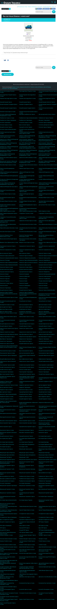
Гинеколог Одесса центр (44, 258)
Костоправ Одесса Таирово (25, 500)
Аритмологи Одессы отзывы (26, 389)
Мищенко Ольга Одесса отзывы (26, 242)
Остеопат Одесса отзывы (6, 124)
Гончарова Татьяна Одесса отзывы (27, 593)
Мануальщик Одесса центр (25, 449)
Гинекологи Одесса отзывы (6, 267)
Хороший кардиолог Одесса (6, 398)
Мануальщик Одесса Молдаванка (27, 455)
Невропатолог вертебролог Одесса (27, 336)
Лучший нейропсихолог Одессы (7, 359)
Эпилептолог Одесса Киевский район (9, 345)
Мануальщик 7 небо (24, 457)
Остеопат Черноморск (5, 122)
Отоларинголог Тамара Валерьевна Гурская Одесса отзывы (8, 510)
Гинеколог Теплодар (5, 260)
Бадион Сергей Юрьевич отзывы (46, 599)
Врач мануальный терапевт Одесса (47, 489)
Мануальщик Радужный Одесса (7, 459)
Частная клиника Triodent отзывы (8, 544)
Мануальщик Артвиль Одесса (46, 457)
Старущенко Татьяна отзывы (26, 213)
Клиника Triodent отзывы (6, 541)
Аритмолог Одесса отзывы (45, 389)
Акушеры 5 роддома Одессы (26, 104)
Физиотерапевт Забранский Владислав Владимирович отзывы (47, 143)
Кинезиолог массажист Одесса (26, 430)
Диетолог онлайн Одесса (44, 309)
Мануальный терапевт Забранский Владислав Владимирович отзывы (8, 161)
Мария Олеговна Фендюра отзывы (8, 347)
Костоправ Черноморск (25, 483)
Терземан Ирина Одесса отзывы (8, 194)
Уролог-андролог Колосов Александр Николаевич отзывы (8, 554)
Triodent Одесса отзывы (44, 541)
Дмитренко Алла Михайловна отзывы (48, 576)
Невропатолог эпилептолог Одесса (27, 332)
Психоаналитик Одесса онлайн (46, 367)
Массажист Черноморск (44, 120)
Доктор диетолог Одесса (6, 307)
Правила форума (47, 6)
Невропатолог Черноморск (25, 339)
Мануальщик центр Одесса (6, 449)
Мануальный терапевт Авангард (27, 469)
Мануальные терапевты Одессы (8, 492)
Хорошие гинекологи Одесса (45, 264)
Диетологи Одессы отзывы (45, 304)
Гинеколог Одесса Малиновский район (28, 260)
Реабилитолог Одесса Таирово (46, 118)
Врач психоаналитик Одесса (26, 350)
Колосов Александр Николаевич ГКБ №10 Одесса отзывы (8, 561)
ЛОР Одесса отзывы (43, 525)
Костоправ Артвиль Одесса (45, 446)
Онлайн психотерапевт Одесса (26, 365)
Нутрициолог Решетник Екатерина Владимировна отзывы (47, 294)
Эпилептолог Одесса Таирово (7, 343)
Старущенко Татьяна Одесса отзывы (47, 213)
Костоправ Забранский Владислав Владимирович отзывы (47, 147)
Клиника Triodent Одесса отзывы (27, 544)
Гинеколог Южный (43, 285)
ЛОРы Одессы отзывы (24, 525)
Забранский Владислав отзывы (46, 172)
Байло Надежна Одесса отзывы (7, 211)
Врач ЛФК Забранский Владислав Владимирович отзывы (27, 143)
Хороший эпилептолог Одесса (46, 341)
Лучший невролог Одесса (25, 326)
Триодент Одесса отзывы (45, 535)
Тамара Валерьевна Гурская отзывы (28, 506)
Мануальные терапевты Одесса (27, 496)
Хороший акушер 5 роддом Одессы (8, 108)
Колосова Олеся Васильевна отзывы (28, 231)
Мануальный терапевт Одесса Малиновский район (7, 462)
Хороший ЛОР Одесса (24, 527)
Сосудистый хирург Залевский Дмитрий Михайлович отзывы (26, 567)
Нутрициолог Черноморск (25, 311)
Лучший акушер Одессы (25, 102)
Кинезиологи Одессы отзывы (7, 430)
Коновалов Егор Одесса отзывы (26, 583)
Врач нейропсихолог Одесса (26, 359)
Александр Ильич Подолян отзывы (27, 91)
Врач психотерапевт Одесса (7, 374)
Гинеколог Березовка (5, 276)
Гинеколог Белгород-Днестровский (47, 274)
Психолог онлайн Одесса (25, 369)
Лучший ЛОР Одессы (5, 530)
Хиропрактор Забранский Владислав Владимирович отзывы (9, 151)
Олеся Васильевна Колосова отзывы (28, 224)
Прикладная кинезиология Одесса (8, 413)
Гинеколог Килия (23, 281)
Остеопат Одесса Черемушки (46, 122)
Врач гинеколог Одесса (24, 253)
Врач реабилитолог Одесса (45, 472)
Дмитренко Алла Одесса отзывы (27, 576)
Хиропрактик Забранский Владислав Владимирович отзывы (28, 151)
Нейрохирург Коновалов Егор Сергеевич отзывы (7, 583)
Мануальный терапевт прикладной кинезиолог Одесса (27, 410)
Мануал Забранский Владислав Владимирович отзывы (7, 154)
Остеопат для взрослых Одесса (46, 124)
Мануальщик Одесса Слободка (26, 452)
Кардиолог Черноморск (24, 387)
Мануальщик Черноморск (45, 483)
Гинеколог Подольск (5, 281)
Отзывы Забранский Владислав (46, 179)
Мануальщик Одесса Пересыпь (7, 452)
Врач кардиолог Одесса (44, 396)
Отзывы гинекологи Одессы (45, 281)
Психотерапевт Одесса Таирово (27, 376)
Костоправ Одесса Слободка (45, 438)
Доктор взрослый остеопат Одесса (47, 114)
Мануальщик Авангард (44, 452)
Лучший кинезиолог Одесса (6, 436)
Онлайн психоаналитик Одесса (7, 367)
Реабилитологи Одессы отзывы (26, 476)
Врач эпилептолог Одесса (25, 341)
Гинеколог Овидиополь (44, 271)
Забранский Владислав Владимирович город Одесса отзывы (48, 183)
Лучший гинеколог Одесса (25, 290)
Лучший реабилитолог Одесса (7, 481)
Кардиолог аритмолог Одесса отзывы (9, 385)
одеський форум (39, 87)
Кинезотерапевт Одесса (6, 426)
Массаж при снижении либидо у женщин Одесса (46, 235)
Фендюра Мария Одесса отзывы (46, 197)
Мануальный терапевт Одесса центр (47, 459)
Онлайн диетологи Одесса (45, 307)
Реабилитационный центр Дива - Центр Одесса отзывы (27, 132)
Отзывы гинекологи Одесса (45, 267)
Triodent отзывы (42, 544)
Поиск (53, 6)
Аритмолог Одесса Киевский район (8, 394)
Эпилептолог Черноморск (6, 341)
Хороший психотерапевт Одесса (27, 374)
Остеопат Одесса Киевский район (8, 129)
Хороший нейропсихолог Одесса (46, 355)
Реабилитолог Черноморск (25, 120)
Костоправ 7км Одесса (5, 446)
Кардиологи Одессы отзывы (6, 396)
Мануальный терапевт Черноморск (8, 485)
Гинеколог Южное (23, 287)
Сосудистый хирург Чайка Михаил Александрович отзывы (8, 567)
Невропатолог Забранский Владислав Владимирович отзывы (9, 140)
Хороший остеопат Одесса (25, 127)
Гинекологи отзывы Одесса (25, 267)
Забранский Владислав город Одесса (9, 186)
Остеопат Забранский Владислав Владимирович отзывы (8, 115)
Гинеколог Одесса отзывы (45, 253)
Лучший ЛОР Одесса (24, 530)
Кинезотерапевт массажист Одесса (27, 423)
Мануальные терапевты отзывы (27, 485)
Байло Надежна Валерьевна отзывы (28, 211)
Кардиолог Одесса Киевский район (8, 401)
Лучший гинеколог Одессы (6, 290)
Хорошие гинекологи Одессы (7, 271)
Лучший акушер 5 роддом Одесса (27, 108)
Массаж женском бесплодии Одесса (8, 238)
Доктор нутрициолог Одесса (26, 304)
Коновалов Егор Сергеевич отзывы (47, 583)
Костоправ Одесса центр (45, 436)
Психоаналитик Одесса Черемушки (8, 355)
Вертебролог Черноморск (6, 339)
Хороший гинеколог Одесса (25, 271)
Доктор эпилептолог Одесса (45, 332)
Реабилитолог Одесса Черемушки (8, 120)
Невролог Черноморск (44, 339)
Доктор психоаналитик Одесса (26, 353)
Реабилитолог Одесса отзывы (7, 118)
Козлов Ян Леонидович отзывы (46, 589)
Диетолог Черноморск (44, 311)
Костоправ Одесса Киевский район (8, 500)
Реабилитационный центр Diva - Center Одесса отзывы (7, 136)
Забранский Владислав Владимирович (9, 175)
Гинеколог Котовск (43, 283)
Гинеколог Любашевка (24, 285)
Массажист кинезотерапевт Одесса (8, 420)
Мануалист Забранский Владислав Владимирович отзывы (47, 151)
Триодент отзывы (43, 538)
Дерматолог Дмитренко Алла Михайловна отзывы (7, 577)
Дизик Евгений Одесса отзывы (26, 547)
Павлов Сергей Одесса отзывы (26, 168)
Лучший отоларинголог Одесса (46, 519)
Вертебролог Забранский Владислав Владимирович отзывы (47, 136)
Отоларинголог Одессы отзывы (46, 517)
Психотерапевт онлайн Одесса (46, 365)
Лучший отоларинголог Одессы (7, 522)
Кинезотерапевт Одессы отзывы (27, 420)
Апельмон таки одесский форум (9, 88)
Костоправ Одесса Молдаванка (26, 444)
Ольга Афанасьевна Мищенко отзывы (48, 224)
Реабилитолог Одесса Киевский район (28, 118)
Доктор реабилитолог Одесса (7, 476)
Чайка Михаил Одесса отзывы (46, 570)
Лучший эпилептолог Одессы (26, 343)
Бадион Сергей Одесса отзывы (26, 599)
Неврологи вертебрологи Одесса (46, 334)
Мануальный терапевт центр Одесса (28, 459)
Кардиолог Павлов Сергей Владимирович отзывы (6, 382)
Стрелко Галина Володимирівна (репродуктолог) (46, 217)
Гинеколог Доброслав (24, 276)
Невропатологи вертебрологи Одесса (9, 334)
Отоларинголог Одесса (24, 517)
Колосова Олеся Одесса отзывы (7, 231)
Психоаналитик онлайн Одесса (26, 367)
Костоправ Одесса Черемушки (46, 496)
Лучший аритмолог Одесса (25, 394)
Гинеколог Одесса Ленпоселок (7, 255)
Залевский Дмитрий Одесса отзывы (47, 566)
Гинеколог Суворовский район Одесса (9, 258)
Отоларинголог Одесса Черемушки (8, 517)
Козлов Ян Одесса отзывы (25, 589)
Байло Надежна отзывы (44, 211)
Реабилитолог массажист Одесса (27, 481)
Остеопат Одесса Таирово (45, 127)
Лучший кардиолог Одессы (25, 398)
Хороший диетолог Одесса (45, 301)
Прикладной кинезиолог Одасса (7, 417)
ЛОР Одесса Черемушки (5, 525)
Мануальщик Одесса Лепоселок (46, 455)
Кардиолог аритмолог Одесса (26, 385)
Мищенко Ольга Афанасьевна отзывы (9, 242)
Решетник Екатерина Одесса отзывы (9, 297)
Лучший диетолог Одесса (25, 301)
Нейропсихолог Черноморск (45, 359)
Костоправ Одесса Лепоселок (7, 444)
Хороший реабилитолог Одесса (46, 478)
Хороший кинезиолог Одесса (26, 436)
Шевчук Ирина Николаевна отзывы (47, 316)
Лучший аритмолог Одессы (45, 392)
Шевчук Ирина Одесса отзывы (26, 316)
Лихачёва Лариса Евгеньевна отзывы (48, 164)
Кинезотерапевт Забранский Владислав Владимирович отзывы (27, 140)
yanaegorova (7, 19)
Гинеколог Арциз (23, 278)
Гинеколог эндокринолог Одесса (46, 249)
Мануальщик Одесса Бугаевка (7, 455)
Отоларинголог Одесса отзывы (26, 513)
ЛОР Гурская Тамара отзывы (26, 532)
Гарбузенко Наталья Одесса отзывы (28, 220)
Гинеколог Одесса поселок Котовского (48, 255)
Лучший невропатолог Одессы (7, 323)
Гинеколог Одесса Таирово (6, 292)
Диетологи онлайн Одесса (25, 307)
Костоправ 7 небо (23, 446)
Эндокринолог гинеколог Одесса (27, 246)
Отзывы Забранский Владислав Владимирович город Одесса (7, 183)
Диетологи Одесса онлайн (6, 309)
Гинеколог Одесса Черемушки (26, 292)
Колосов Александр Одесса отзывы (27, 553)
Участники (39, 6)
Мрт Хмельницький (4, 402)
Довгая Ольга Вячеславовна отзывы (28, 157)
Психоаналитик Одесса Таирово (46, 353)
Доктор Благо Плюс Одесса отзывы (47, 204)
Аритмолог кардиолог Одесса (46, 381)
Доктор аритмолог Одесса (6, 387)
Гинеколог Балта (4, 285)
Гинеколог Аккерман (24, 274)
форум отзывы (15, 87)
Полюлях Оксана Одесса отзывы (7, 111)
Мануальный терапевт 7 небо (7, 469)
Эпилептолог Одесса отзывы (26, 328)
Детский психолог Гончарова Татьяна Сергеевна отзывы (9, 593)
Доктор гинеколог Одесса (6, 253)
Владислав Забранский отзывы (46, 402)
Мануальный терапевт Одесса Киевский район (7, 504)
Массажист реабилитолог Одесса (27, 114)
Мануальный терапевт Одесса (46, 492)
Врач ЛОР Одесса (43, 527)
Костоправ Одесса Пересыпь (26, 442)
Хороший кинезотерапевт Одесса (27, 426)
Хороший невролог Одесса (45, 326)
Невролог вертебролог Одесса (7, 336)
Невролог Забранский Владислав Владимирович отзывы (27, 136)
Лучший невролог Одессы (6, 326)
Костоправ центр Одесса (6, 438)
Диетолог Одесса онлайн (6, 311)
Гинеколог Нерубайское (44, 260)
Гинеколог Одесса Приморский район (9, 262)
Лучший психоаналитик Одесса (46, 350)
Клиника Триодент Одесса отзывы (27, 538)
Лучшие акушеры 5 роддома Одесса (8, 104)
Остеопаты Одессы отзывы (25, 122)
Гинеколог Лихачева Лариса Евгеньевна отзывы (26, 235)
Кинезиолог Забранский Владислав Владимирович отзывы (8, 143)
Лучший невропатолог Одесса (46, 323)
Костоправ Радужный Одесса (46, 444)
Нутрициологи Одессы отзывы (7, 304)
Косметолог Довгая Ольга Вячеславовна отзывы (45, 154)
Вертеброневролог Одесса (45, 336)
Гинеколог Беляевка (43, 287)
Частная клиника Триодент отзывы (8, 538)
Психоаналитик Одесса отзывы (7, 353)
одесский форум (47, 87)
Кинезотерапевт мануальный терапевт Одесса (46, 417)
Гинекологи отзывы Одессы (6, 283)
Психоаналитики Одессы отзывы (8, 350)
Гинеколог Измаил (4, 274)
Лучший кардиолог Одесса (45, 398)
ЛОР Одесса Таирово (44, 522)
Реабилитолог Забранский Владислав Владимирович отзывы (9, 147)
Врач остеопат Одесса (24, 124)
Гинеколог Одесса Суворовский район (48, 262)
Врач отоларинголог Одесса (6, 519)
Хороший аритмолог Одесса (26, 392)
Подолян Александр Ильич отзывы (27, 98)
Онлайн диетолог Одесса (25, 309)
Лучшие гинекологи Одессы (25, 269)
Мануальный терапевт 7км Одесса (27, 472)
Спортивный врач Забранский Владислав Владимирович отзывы (27, 147)
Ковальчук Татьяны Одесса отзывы (8, 313)
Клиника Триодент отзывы (6, 535)
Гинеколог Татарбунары (44, 278)
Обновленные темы (22, 6)
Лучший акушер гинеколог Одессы (47, 102)
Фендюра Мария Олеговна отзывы (8, 201)
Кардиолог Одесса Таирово (6, 389)
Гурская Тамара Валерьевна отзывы (47, 510)
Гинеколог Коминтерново (45, 276)
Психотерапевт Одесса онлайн (7, 365)
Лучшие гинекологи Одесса (6, 269)
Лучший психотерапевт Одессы (7, 376)
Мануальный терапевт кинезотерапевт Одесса (44, 423)
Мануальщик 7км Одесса (6, 457)
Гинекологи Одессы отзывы (45, 269)
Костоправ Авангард (44, 442)
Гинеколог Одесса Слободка (26, 255)
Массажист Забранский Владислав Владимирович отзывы (47, 161)
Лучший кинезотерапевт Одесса (46, 420)
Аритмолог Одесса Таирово (45, 394)
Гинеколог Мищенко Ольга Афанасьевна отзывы (6, 235)
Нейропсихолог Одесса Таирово (27, 361)
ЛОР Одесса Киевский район (45, 530)
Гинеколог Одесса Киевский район (47, 290)
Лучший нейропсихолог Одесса (46, 361)
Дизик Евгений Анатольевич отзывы (47, 547)
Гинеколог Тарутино (5, 278)
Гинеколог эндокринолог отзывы (8, 249)
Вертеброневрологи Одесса (26, 334)
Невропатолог (3, 377)
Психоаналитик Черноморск (6, 372)
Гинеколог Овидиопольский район (27, 258)
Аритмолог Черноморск (44, 387)
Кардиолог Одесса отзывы (25, 396)
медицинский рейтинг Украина (27, 87)
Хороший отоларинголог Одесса (27, 519)
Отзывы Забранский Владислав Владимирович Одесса (26, 180)
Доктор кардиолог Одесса (45, 385)
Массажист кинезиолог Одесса (26, 432)
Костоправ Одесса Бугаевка (6, 442)
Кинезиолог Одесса (43, 432)
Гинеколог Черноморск (5, 287)
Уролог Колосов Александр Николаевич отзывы (45, 550)
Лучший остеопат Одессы (6, 127)
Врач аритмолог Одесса (5, 392)
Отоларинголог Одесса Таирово (46, 513)
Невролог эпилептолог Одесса (7, 332)
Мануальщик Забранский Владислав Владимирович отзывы (28, 154)
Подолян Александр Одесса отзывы (8, 98)
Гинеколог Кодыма (23, 283)
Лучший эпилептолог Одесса (45, 343)
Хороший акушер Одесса (6, 102)
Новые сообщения (32, 6)
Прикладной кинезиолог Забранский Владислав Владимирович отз (47, 140)
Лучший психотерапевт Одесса (46, 374)
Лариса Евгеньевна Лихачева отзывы (9, 228)
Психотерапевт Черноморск (26, 372)
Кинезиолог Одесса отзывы (45, 430)
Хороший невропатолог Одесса (26, 323)
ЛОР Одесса (3, 527)
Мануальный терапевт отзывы (7, 489)
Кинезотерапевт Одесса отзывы (8, 423)
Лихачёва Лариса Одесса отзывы (8, 164)
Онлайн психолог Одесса (6, 369)
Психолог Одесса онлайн (44, 369)
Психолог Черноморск (44, 372)
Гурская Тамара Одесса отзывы (26, 510)
